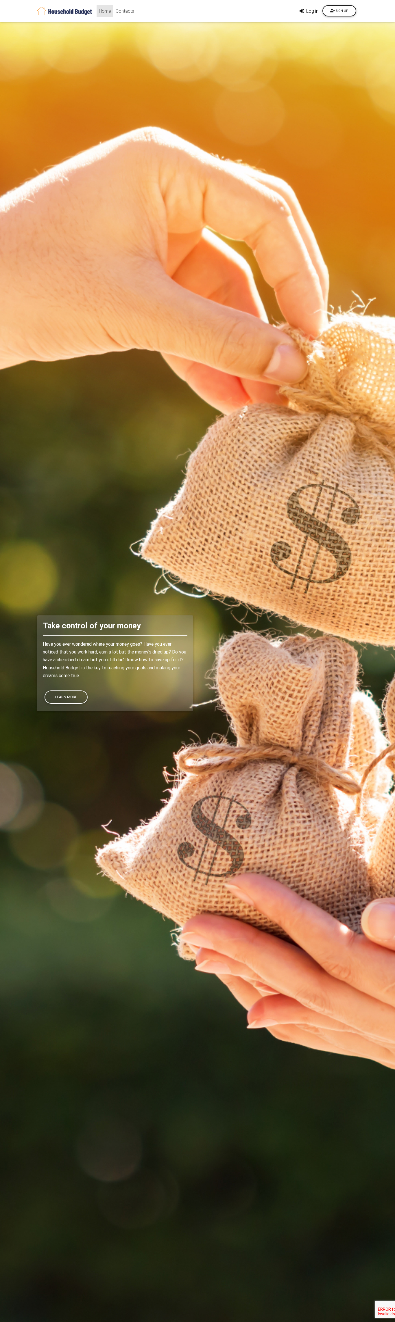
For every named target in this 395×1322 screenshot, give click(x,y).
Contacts (125, 11)
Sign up (341, 11)
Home (106, 11)
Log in (311, 11)
